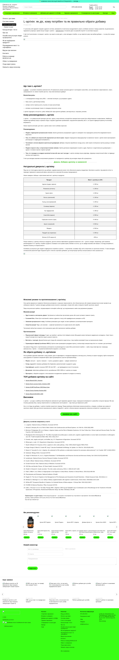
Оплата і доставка (9, 18)
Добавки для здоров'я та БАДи (51, 13)
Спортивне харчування (12, 13)
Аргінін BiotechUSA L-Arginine (34, 380)
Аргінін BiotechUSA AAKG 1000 (34, 394)
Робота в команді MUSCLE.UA (69, 640)
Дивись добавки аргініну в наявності (70, 162)
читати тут (35, 499)
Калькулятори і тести (10, 30)
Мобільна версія (8, 626)
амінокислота (60, 30)
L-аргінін (26, 89)
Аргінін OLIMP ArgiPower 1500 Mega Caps (38, 387)
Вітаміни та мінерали (30, 13)
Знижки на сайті (70, 414)
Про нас (5, 33)
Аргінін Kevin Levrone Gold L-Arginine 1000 (38, 384)
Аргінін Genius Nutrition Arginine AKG (36, 390)
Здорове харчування (71, 13)
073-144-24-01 (77, 7)
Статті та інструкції (9, 24)
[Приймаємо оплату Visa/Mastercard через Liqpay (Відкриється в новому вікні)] (18, 622)
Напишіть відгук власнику (11, 67)
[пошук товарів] (65, 7)
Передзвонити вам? (85, 616)
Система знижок (8, 21)
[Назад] (23, 526)
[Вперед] (116, 526)
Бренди (105, 13)
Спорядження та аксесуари (90, 13)
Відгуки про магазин (9, 50)
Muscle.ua (98, 495)
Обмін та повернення (10, 61)
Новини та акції (8, 27)
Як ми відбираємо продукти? (68, 630)
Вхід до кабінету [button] (65, 614)
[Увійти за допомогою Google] (80, 549)
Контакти (6, 53)
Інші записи (8, 580)
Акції (113, 13)
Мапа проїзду (102, 621)
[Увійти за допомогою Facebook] (77, 549)
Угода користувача (9, 64)
